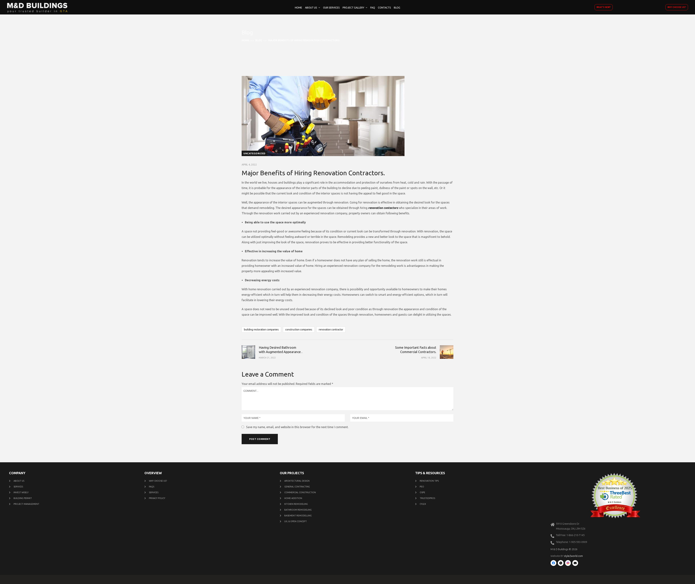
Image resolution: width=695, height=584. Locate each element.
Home (298, 7)
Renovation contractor (331, 329)
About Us (311, 7)
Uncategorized (254, 153)
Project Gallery (353, 7)
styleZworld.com (573, 556)
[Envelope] (575, 563)
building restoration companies (261, 329)
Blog (397, 7)
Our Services (331, 7)
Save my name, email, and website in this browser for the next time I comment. (297, 427)
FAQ (372, 7)
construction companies (298, 329)
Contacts (384, 7)
